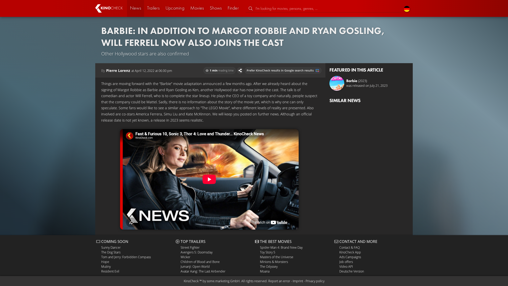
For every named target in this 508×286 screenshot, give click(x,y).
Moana (264, 271)
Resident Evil (110, 271)
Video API (346, 267)
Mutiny (106, 267)
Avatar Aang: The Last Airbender (203, 271)
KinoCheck (191, 281)
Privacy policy (315, 281)
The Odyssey (269, 267)
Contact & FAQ (349, 247)
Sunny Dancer (111, 247)
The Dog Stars (110, 252)
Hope (105, 262)
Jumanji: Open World (195, 267)
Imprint (298, 281)
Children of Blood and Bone (200, 262)
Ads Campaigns (350, 257)
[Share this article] (240, 70)
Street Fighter (190, 247)
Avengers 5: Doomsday (197, 252)
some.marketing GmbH (223, 281)
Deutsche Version (351, 271)
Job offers (346, 262)
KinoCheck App (350, 252)
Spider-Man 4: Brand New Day (281, 247)
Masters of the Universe (276, 257)
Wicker (185, 257)
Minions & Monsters (274, 262)
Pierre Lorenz (118, 70)
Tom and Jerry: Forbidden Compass (126, 257)
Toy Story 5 (267, 252)
